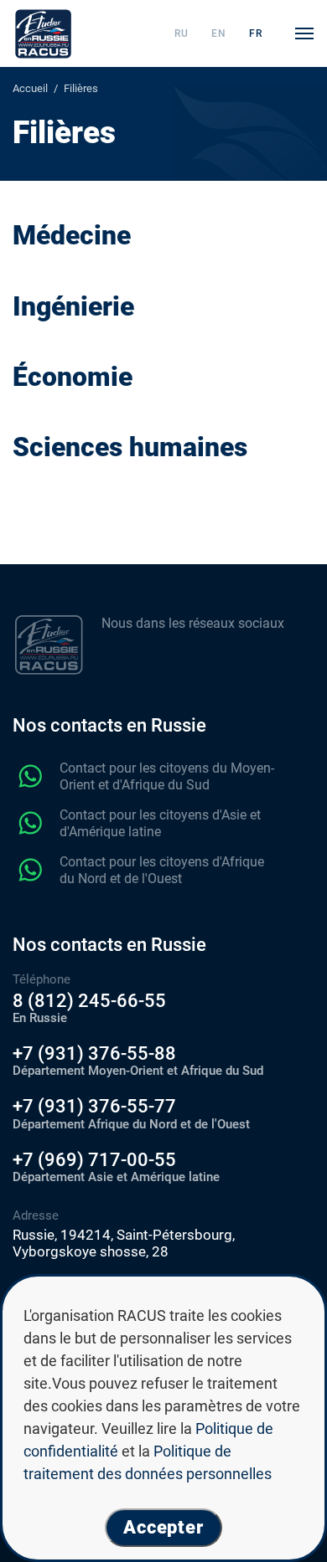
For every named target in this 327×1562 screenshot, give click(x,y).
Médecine (72, 235)
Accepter (163, 1527)
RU (181, 33)
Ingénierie (73, 306)
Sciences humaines (130, 447)
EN (218, 33)
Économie (72, 377)
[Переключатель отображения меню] (304, 33)
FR (255, 33)
